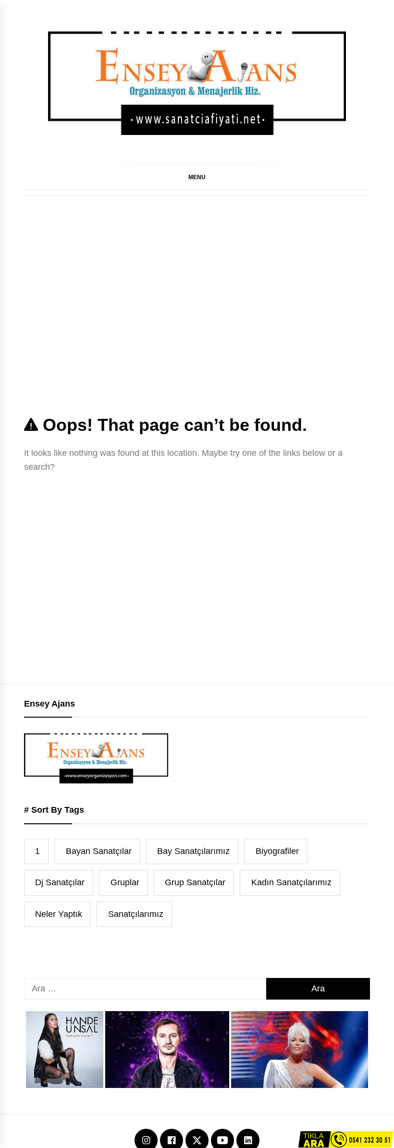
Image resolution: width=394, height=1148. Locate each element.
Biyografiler (277, 851)
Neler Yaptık (58, 914)
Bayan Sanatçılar (99, 851)
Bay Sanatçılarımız (193, 851)
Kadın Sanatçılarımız (291, 882)
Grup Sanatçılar (195, 882)
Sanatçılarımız (135, 914)
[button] (197, 177)
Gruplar (125, 882)
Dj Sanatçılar (60, 882)
